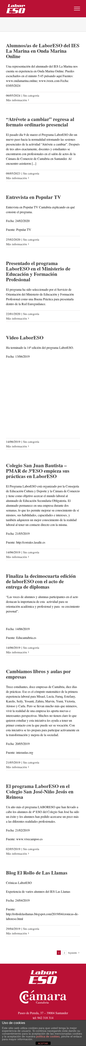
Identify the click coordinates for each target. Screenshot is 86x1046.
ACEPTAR (43, 1043)
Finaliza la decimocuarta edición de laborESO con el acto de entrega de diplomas (41, 581)
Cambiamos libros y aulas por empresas (38, 674)
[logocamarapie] (43, 988)
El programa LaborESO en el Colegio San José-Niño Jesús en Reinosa (39, 791)
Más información (16, 100)
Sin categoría (31, 95)
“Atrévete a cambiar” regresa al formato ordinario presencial (40, 121)
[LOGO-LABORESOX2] (43, 968)
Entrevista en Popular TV (33, 197)
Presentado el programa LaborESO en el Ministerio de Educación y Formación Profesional (38, 271)
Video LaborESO (24, 337)
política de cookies (48, 1036)
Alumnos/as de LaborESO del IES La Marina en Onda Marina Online (42, 51)
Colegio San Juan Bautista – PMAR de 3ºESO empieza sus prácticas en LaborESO (37, 471)
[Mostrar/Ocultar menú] (77, 8)
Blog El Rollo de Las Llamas (36, 872)
